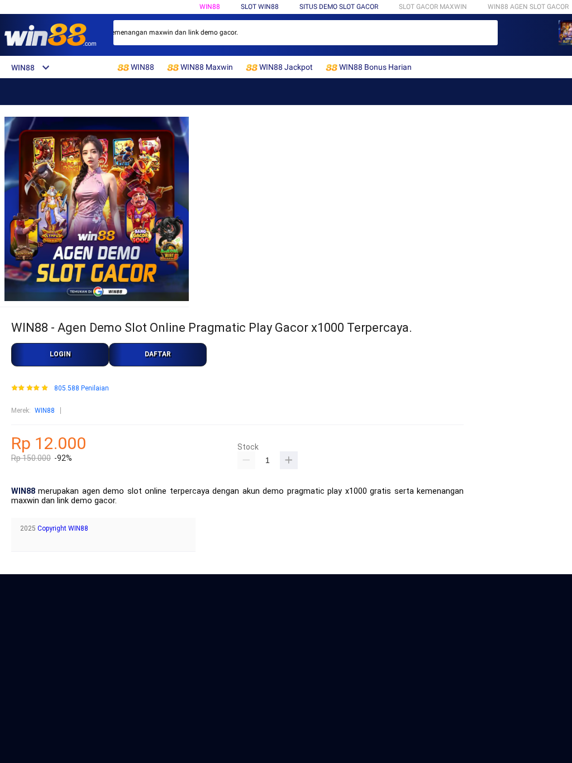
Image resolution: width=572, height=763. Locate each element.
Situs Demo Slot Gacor (338, 7)
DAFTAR (158, 354)
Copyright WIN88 (62, 528)
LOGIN (60, 354)
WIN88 (209, 7)
